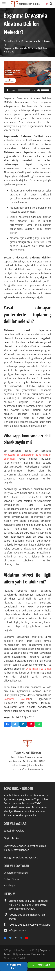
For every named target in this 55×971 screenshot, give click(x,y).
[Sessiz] (38, 90)
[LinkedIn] (21, 938)
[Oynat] (7, 90)
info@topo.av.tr (17, 930)
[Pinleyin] (31, 724)
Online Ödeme (12, 879)
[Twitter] (10, 938)
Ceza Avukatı (38, 954)
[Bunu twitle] (15, 724)
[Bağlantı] (25, 4)
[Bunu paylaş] (7, 724)
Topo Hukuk (11, 41)
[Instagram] (16, 938)
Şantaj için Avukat (14, 830)
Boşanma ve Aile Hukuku (35, 41)
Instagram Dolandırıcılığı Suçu (21, 857)
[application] (27, 90)
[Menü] (3, 4)
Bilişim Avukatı (12, 838)
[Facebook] (5, 938)
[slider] (45, 90)
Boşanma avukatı (17, 699)
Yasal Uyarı (10, 885)
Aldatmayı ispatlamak (38, 668)
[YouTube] (26, 938)
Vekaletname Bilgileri (16, 872)
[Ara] (51, 4)
